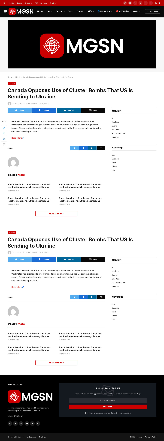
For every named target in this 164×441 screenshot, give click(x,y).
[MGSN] (21, 11)
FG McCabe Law (41, 3)
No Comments (33, 103)
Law (48, 11)
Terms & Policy (116, 413)
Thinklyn (53, 3)
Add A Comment (56, 214)
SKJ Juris (28, 3)
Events (19, 3)
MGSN (135, 11)
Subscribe (152, 11)
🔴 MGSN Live (122, 11)
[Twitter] (4, 128)
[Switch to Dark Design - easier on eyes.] (156, 3)
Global (80, 11)
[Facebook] (4, 133)
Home (40, 11)
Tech (70, 11)
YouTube (11, 3)
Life (90, 11)
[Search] (159, 3)
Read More (16, 138)
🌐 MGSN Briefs (104, 11)
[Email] (4, 144)
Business (60, 11)
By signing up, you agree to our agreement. (109, 413)
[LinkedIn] (4, 138)
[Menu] (5, 11)
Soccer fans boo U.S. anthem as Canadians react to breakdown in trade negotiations (29, 185)
